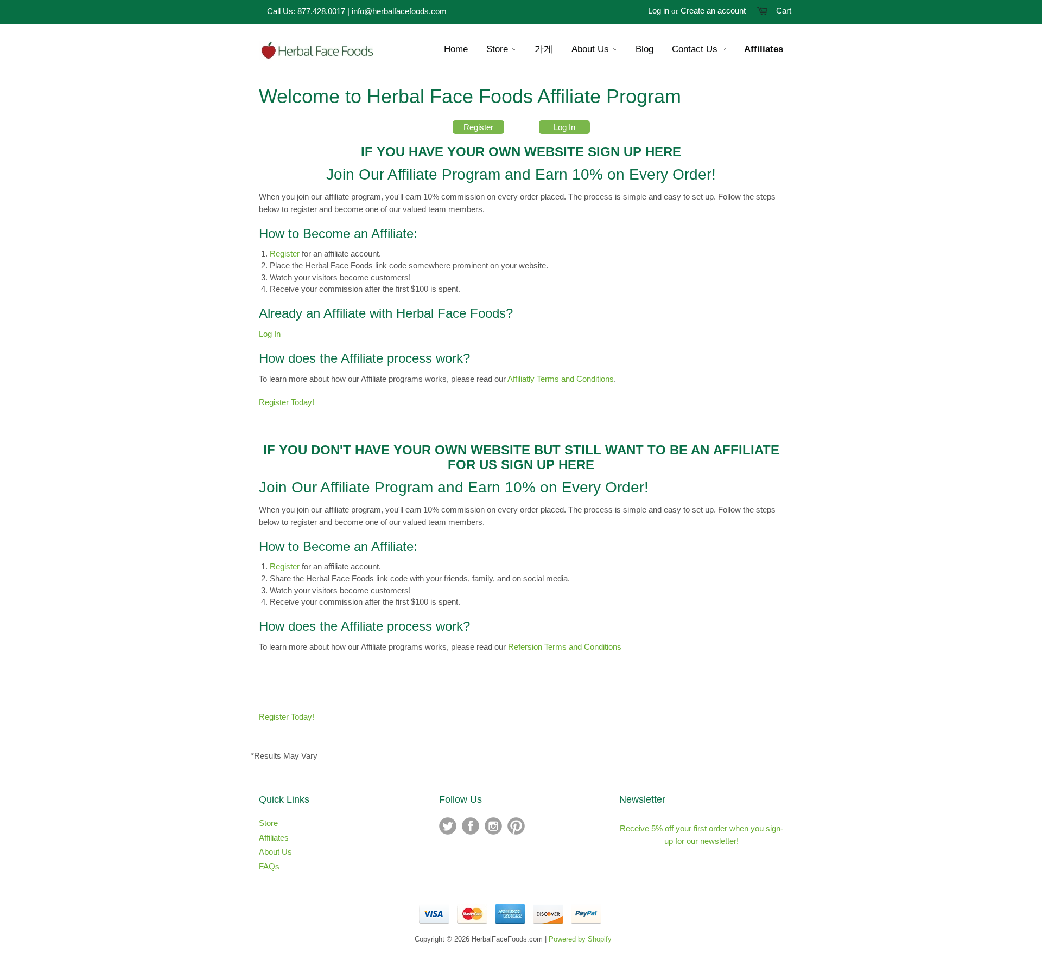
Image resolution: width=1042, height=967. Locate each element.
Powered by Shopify (580, 939)
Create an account (713, 10)
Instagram (493, 826)
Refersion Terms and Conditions (564, 646)
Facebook (470, 826)
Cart (783, 10)
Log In (564, 127)
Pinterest (516, 826)
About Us (275, 851)
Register (478, 127)
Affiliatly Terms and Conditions (560, 378)
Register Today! (286, 402)
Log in (658, 10)
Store (268, 823)
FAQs (269, 866)
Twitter (447, 826)
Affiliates (274, 837)
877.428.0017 (321, 11)
